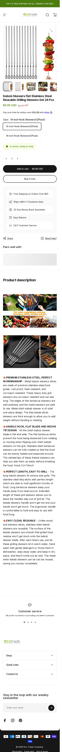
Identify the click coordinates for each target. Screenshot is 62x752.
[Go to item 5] (54, 86)
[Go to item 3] (31, 86)
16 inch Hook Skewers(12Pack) (22, 135)
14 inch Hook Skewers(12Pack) (22, 126)
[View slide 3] (32, 622)
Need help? (51, 238)
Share (10, 238)
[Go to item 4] (43, 86)
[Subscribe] (51, 708)
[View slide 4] (35, 622)
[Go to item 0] (7, 86)
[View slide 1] (24, 622)
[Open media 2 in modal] (51, 31)
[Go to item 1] (19, 86)
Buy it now (29, 179)
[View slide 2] (28, 622)
